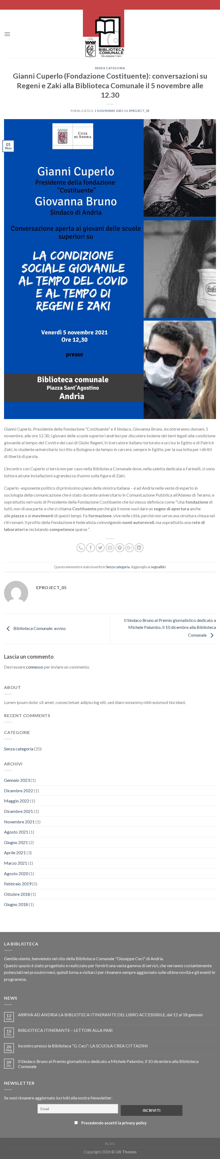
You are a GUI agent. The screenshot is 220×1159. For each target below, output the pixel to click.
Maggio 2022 (16, 800)
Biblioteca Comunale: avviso (39, 628)
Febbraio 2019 (17, 883)
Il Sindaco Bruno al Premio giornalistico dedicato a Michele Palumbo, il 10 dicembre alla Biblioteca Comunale (170, 627)
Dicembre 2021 (18, 811)
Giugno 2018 (16, 904)
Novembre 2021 (19, 821)
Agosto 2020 (16, 873)
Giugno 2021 (16, 842)
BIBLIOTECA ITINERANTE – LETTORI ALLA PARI (65, 1030)
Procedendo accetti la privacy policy (113, 1123)
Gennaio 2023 (17, 780)
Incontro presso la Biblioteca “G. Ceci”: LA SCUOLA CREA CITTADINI (83, 1045)
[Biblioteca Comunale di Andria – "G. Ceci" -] (103, 34)
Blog (110, 1144)
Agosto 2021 (16, 831)
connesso (34, 666)
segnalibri (158, 567)
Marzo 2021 (15, 862)
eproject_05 (139, 110)
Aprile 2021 (15, 852)
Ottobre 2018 (17, 894)
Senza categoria (110, 68)
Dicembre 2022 (18, 790)
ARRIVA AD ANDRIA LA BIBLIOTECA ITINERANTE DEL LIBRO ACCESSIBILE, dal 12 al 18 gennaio (110, 1014)
